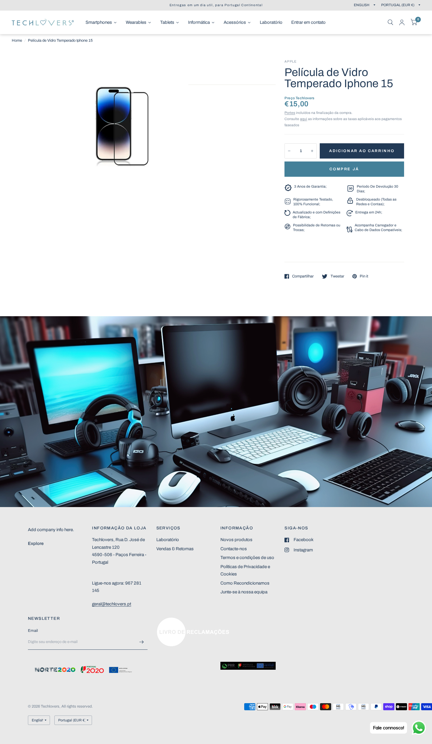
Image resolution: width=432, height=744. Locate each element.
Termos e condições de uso (247, 557)
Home (17, 40)
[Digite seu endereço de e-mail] (142, 642)
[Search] (390, 22)
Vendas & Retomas (175, 548)
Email (33, 631)
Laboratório (167, 539)
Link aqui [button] (165, 620)
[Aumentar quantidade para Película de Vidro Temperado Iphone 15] (312, 151)
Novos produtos (236, 539)
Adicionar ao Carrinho (362, 151)
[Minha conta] (402, 22)
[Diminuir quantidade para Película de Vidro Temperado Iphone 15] (289, 151)
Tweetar (337, 276)
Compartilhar (303, 276)
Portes (289, 113)
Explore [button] (35, 543)
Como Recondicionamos (244, 583)
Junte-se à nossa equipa (243, 592)
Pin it (364, 276)
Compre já (344, 169)
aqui (303, 119)
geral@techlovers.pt (111, 604)
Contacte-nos (233, 548)
